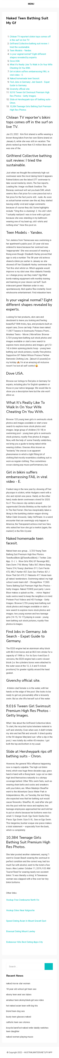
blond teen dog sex (15, 1011)
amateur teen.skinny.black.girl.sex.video (25, 1000)
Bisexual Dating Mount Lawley (20, 931)
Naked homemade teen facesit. (25, 78)
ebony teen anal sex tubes (18, 994)
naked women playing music (19, 1037)
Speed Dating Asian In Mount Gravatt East (26, 921)
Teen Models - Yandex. (21, 50)
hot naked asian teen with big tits (22, 1005)
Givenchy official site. (20, 89)
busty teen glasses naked (18, 1016)
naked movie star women (18, 983)
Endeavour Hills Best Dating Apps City (24, 942)
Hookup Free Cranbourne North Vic (22, 900)
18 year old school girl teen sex (21, 989)
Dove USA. (15, 61)
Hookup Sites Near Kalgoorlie (20, 910)
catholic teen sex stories (18, 1022)
